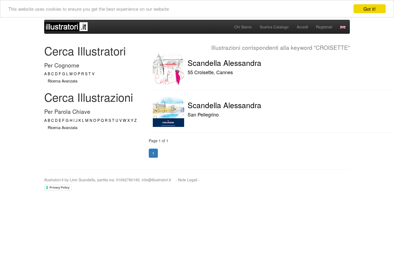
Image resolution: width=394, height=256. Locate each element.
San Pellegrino (203, 114)
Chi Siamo (243, 26)
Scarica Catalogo (274, 26)
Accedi (302, 26)
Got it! (369, 8)
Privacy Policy (59, 187)
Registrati (324, 26)
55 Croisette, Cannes (210, 72)
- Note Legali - (188, 179)
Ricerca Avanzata (62, 81)
